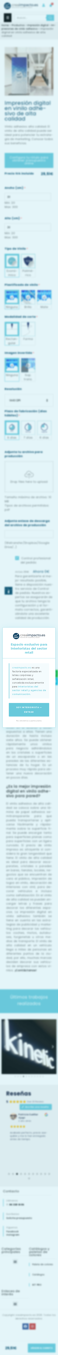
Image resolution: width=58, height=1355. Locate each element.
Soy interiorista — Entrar (29, 709)
